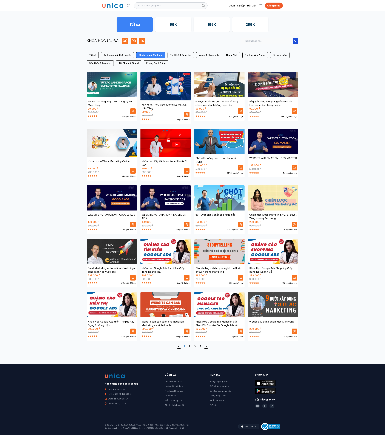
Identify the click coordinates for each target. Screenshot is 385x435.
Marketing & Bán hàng (151, 55)
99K (173, 24)
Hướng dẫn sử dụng (174, 386)
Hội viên (251, 5)
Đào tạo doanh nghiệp (220, 391)
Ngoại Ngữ (231, 55)
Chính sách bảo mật (174, 405)
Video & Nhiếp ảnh (209, 55)
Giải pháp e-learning (219, 386)
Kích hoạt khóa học (174, 391)
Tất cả (134, 24)
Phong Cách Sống (156, 63)
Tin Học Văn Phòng (255, 55)
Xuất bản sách (217, 400)
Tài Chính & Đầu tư (129, 63)
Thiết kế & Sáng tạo (180, 55)
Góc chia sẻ (170, 395)
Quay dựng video (218, 395)
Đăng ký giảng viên (219, 381)
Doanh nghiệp (237, 5)
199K (212, 24)
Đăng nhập (273, 5)
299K (250, 24)
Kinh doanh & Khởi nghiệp (117, 55)
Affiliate (213, 405)
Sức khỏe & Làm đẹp (100, 63)
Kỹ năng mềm (280, 55)
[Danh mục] (128, 5)
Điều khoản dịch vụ (174, 400)
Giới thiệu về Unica (173, 381)
